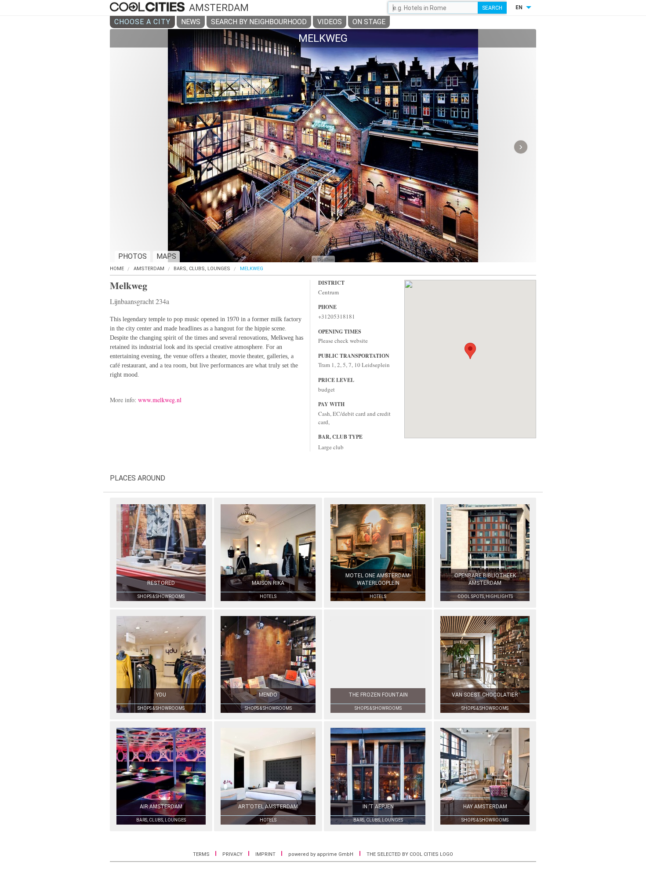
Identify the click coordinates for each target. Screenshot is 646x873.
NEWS (190, 22)
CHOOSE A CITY (142, 22)
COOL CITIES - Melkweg (148, 7)
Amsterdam (149, 268)
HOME (117, 268)
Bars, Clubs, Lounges (202, 268)
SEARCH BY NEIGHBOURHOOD (259, 22)
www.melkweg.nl (159, 400)
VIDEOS (329, 22)
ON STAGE (368, 22)
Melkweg (251, 268)
